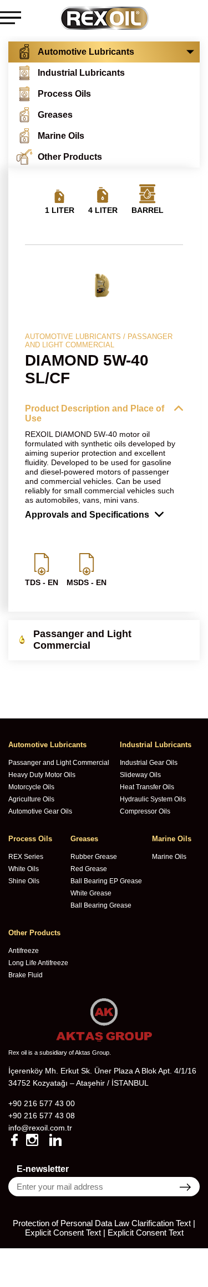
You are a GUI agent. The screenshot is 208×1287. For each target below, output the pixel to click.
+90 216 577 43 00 (41, 1103)
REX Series (25, 857)
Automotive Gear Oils (40, 811)
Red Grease (88, 869)
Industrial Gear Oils (148, 763)
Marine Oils (169, 857)
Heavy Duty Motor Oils (41, 775)
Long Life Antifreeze (38, 963)
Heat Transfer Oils (147, 787)
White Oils (23, 869)
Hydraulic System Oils (153, 799)
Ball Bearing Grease (100, 905)
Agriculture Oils (31, 799)
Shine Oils (23, 881)
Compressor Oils (145, 811)
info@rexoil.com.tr (40, 1127)
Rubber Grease (93, 857)
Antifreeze (23, 951)
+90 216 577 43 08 (41, 1115)
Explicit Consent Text (146, 1232)
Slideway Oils (140, 775)
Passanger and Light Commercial (58, 763)
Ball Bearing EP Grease (106, 881)
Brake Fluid (25, 975)
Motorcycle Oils (31, 787)
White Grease (90, 893)
